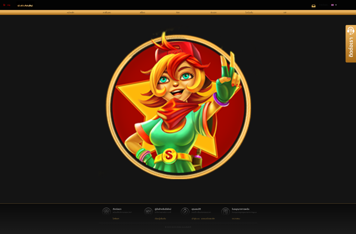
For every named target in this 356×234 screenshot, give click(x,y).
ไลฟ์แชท (116, 218)
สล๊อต (142, 12)
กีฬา (178, 12)
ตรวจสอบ (236, 218)
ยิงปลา (214, 12)
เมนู (8, 5)
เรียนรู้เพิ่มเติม (160, 218)
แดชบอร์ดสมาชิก (208, 218)
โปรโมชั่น (249, 12)
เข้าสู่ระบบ (196, 218)
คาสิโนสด (107, 12)
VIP (284, 12)
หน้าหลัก (70, 12)
